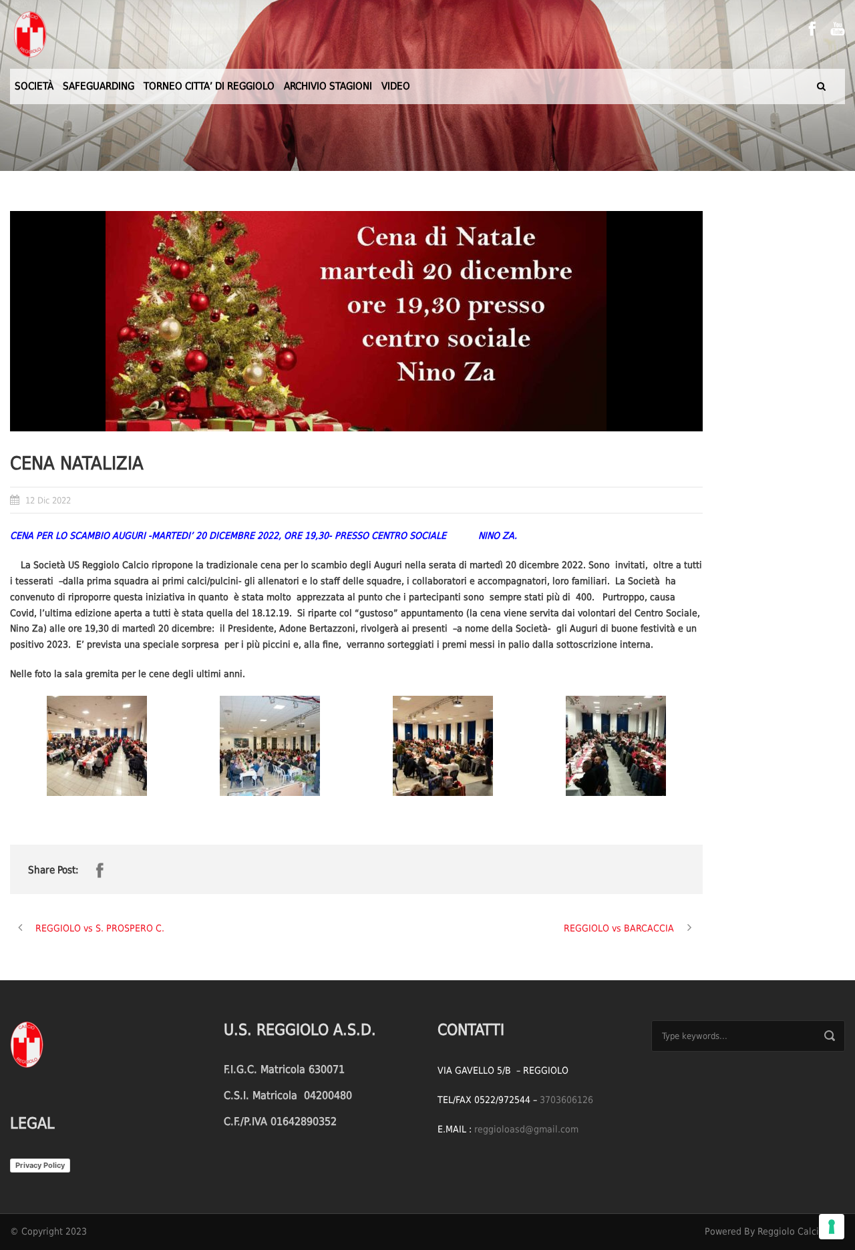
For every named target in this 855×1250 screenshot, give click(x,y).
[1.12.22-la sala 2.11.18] (615, 746)
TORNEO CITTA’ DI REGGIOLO (209, 86)
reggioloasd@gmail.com (526, 1129)
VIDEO (395, 86)
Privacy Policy (40, 1165)
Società (34, 86)
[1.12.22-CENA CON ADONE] (442, 746)
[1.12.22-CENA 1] (96, 746)
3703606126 (566, 1099)
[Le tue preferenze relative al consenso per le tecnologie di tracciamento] (831, 1226)
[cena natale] (356, 321)
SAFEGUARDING (98, 86)
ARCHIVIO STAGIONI (328, 86)
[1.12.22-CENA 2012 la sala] (269, 746)
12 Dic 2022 (48, 500)
